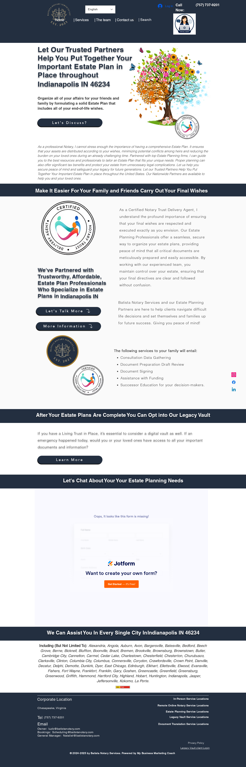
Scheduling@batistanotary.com (72, 732)
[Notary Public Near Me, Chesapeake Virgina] (233, 374)
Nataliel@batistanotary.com (81, 735)
